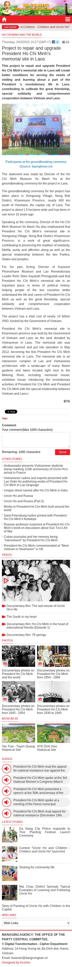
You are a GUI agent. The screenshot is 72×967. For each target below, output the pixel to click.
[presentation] (5, 739)
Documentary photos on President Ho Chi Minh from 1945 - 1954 (18, 709)
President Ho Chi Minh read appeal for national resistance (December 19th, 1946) (39, 813)
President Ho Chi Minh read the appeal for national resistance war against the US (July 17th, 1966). (39, 768)
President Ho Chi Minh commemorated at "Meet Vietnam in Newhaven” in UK (36, 547)
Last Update (10, 27)
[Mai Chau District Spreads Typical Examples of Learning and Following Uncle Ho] (9, 892)
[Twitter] (57, 42)
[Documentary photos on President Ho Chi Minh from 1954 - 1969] (53, 656)
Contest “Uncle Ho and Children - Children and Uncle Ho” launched (44, 849)
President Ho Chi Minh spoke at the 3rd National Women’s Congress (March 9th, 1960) (40, 780)
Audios (7, 759)
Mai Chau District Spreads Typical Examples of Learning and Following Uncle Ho (44, 890)
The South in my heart (21, 616)
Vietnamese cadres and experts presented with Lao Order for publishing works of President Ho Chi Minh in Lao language (36, 481)
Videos (7, 555)
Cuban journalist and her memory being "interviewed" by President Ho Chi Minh (31, 538)
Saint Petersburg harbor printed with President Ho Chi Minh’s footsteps (35, 517)
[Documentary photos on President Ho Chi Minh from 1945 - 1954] (18, 691)
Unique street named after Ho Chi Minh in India (36, 490)
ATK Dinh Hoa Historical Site (47, 748)
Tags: (5, 418)
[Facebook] (53, 42)
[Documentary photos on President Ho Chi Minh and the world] (18, 656)
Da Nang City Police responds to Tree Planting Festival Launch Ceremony (44, 832)
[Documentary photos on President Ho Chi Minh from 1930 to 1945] (53, 691)
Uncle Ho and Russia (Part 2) (24, 501)
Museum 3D (10, 718)
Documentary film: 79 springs (26, 634)
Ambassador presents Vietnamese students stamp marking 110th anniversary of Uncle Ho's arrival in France (36, 469)
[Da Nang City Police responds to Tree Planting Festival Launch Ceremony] (9, 834)
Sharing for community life (37, 867)
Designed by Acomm (16, 962)
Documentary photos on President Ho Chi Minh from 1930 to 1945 (53, 709)
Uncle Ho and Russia (18, 495)
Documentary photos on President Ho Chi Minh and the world (18, 674)
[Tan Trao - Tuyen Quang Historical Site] (18, 733)
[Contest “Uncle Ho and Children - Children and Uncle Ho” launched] (9, 854)
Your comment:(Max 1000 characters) (27, 429)
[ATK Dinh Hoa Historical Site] (53, 733)
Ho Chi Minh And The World (22, 35)
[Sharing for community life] (9, 873)
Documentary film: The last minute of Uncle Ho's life (36, 580)
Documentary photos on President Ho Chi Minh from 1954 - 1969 (53, 674)
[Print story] (63, 42)
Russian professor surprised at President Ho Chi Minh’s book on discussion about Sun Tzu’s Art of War (37, 528)
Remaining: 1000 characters (21, 452)
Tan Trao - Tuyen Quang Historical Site (18, 748)
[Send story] (67, 42)
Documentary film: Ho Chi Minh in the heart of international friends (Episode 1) (37, 625)
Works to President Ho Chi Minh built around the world (36, 508)
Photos (7, 640)
